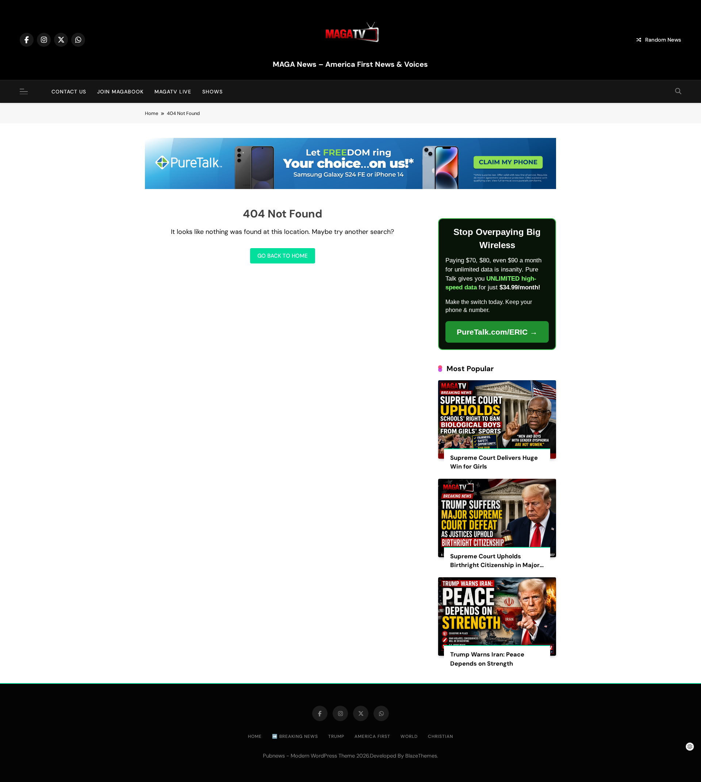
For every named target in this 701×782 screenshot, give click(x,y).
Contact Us (68, 91)
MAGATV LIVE (172, 91)
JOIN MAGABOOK (120, 91)
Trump (336, 736)
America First (372, 736)
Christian (440, 736)
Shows (212, 91)
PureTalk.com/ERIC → (497, 332)
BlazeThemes (421, 755)
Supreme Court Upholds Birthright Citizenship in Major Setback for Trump (495, 565)
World (409, 736)
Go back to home (282, 255)
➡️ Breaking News (295, 736)
